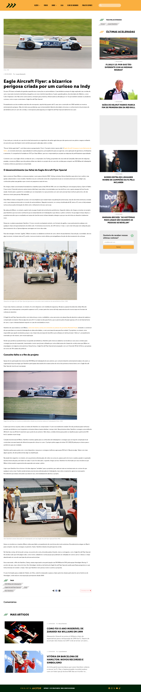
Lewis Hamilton (112, 24)
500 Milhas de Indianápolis (13, 584)
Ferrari (103, 24)
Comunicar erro (85, 590)
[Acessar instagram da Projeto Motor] (112, 688)
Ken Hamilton (9, 590)
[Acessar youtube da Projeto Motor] (117, 688)
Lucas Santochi (20, 74)
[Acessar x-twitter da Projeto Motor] (114, 688)
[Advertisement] (48, 125)
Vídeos (46, 5)
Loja (62, 5)
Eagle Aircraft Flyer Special (13, 587)
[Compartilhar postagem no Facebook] (56, 591)
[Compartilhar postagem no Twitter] (59, 591)
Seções (36, 5)
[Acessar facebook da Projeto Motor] (109, 688)
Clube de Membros (72, 5)
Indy (25, 587)
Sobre (54, 5)
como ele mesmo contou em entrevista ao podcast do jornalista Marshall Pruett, (53, 327)
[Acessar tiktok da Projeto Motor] (119, 688)
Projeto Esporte (87, 5)
